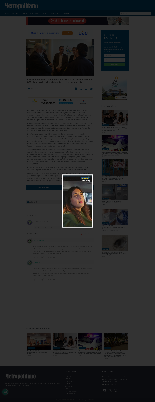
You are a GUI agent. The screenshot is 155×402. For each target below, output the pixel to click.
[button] (90, 177)
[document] (77, 201)
